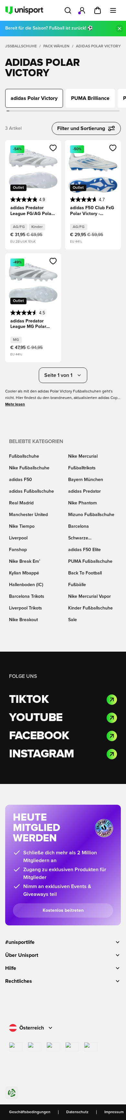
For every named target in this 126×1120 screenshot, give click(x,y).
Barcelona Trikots (26, 596)
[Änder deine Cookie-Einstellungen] (11, 1092)
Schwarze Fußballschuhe (83, 538)
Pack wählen (56, 46)
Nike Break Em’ (24, 561)
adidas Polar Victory (98, 46)
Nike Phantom (82, 503)
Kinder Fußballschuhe (90, 608)
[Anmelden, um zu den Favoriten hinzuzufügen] (53, 148)
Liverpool (18, 538)
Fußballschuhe (19, 46)
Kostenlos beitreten (63, 910)
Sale (72, 620)
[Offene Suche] (67, 10)
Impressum (114, 1112)
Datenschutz (77, 1112)
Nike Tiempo (22, 526)
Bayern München (85, 479)
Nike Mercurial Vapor (89, 596)
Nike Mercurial (83, 456)
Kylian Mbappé (24, 573)
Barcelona (78, 526)
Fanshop (18, 550)
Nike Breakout (23, 620)
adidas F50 (20, 479)
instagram (41, 754)
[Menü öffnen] (113, 10)
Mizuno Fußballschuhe (91, 514)
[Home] (24, 10)
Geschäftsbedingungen (29, 1112)
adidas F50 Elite (84, 550)
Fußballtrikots (82, 468)
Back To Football (85, 573)
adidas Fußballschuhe (31, 491)
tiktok (29, 699)
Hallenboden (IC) (26, 585)
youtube (35, 718)
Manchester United (28, 514)
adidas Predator (84, 491)
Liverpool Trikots (25, 608)
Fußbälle (77, 585)
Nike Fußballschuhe (29, 468)
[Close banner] (119, 28)
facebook (39, 736)
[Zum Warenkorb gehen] (97, 10)
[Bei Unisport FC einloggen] (82, 10)
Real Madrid (21, 503)
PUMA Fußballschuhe (90, 561)
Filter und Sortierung (81, 128)
